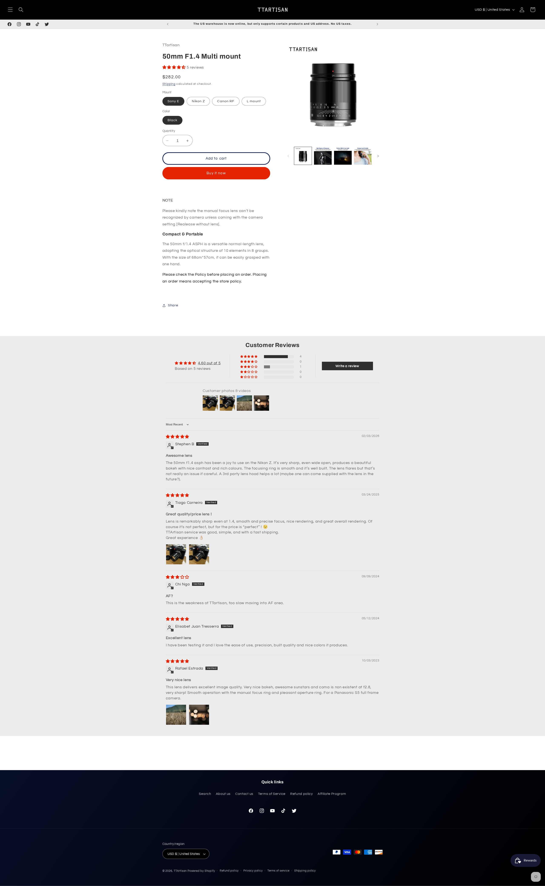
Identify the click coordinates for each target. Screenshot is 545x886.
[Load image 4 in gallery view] (362, 156)
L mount (254, 101)
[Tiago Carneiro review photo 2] (199, 554)
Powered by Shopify (201, 871)
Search (205, 793)
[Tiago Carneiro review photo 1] (176, 554)
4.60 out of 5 (209, 363)
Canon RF (225, 101)
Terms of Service (271, 793)
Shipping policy (305, 870)
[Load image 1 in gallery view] (303, 156)
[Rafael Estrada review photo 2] (199, 714)
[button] (10, 9)
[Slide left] (288, 156)
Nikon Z (198, 101)
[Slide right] (378, 156)
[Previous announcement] (167, 24)
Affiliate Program (332, 793)
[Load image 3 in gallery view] (342, 156)
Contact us (244, 793)
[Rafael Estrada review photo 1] (176, 714)
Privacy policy (252, 870)
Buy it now (216, 173)
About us (223, 793)
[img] (177, 437)
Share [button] (173, 305)
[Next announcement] (377, 24)
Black (173, 120)
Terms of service (278, 870)
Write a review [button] (347, 366)
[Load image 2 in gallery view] (322, 156)
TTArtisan (180, 871)
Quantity (168, 131)
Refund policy (301, 793)
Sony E (173, 101)
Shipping (168, 84)
